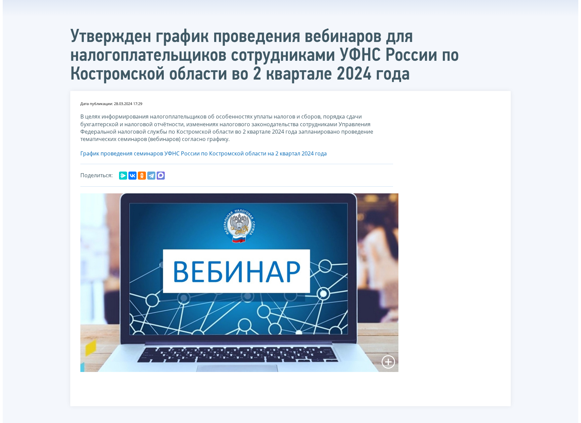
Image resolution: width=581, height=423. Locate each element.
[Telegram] (151, 176)
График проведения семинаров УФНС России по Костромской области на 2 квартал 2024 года (203, 153)
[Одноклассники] (142, 176)
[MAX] (161, 176)
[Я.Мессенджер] (123, 176)
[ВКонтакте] (132, 176)
